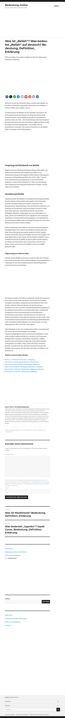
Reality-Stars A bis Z (11, 697)
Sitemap (8, 625)
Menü (56, 6)
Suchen (7, 599)
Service (7, 705)
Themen (8, 701)
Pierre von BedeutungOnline (13, 430)
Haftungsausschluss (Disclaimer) (16, 552)
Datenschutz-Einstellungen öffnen (39, 714)
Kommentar (9, 454)
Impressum (9, 548)
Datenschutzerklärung (34, 483)
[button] (6, 96)
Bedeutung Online (16, 5)
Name (7, 488)
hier (8, 423)
